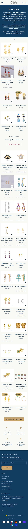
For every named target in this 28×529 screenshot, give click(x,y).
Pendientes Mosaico (7, 105)
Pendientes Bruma (21, 105)
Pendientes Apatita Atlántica (21, 127)
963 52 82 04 (10, 506)
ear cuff (12, 26)
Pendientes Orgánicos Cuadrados (21, 335)
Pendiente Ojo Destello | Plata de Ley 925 (7, 166)
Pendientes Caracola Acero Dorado (20, 58)
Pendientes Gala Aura (21, 286)
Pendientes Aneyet (21, 407)
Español (19, 515)
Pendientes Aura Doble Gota (21, 191)
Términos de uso (5, 484)
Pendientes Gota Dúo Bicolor (7, 127)
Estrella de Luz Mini (7, 384)
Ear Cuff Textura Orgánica (7, 335)
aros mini (13, 25)
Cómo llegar (4, 500)
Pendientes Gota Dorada (20, 264)
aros (9, 25)
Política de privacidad (7, 481)
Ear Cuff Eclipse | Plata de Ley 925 (7, 191)
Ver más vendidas (14, 144)
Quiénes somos (5, 486)
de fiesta (17, 26)
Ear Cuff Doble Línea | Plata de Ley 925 (21, 239)
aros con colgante (21, 25)
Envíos (3, 473)
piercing (16, 28)
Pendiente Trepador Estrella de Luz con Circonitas (7, 360)
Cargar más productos (14, 419)
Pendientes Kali (21, 80)
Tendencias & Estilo (6, 489)
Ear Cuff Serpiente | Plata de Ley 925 (21, 310)
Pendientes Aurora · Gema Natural (7, 310)
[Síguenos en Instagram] (2, 510)
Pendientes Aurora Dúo (7, 286)
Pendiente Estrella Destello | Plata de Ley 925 (21, 166)
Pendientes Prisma (21, 215)
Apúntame (7, 468)
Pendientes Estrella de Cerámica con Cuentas (7, 81)
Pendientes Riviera (7, 215)
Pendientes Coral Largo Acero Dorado (7, 58)
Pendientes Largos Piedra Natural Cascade (7, 264)
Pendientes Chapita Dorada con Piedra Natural (21, 385)
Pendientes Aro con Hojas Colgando (7, 408)
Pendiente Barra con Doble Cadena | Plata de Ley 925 (7, 240)
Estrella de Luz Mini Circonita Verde (21, 360)
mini (4, 26)
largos (8, 26)
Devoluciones (5, 476)
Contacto (3, 478)
